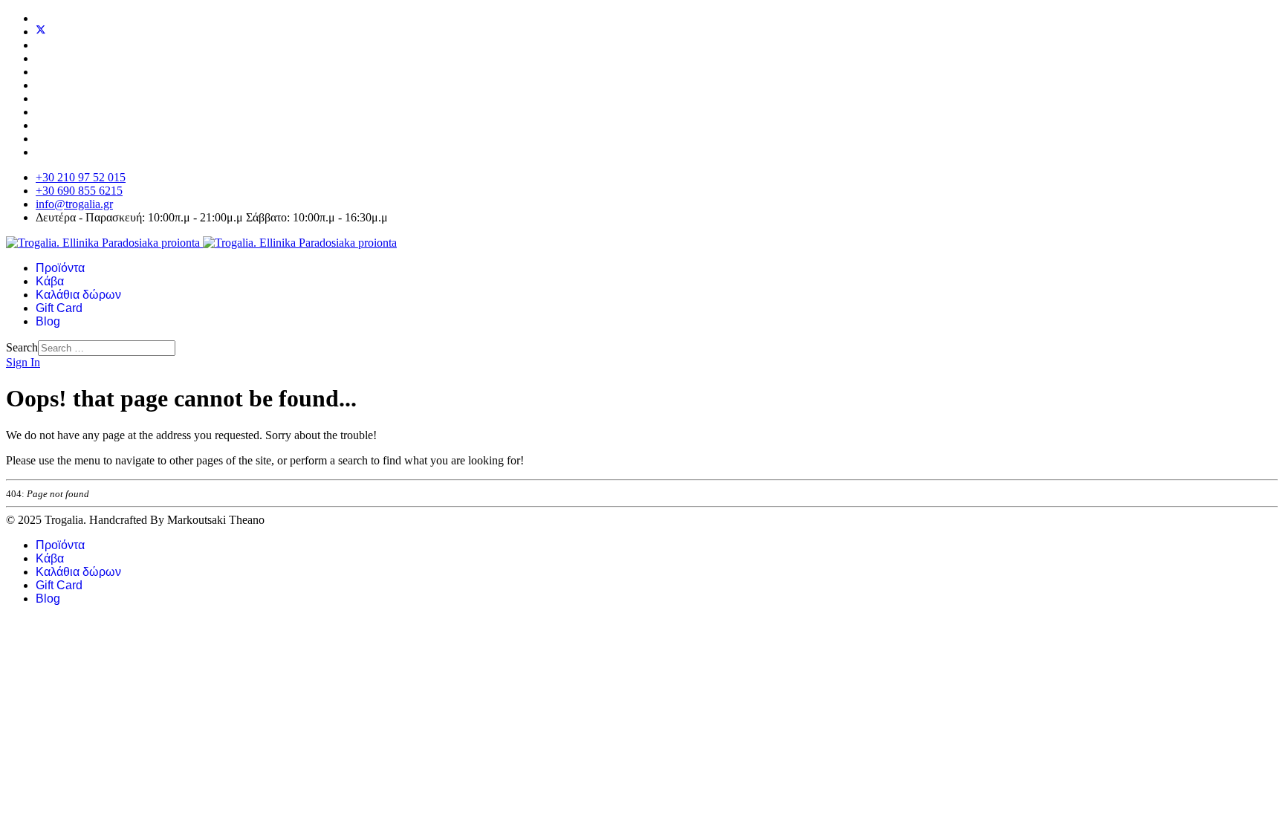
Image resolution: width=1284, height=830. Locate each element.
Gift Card (59, 308)
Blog (48, 321)
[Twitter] (41, 31)
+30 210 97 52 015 (81, 177)
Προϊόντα (60, 268)
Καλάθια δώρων (78, 294)
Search (22, 347)
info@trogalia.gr (74, 204)
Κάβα (50, 281)
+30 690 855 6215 (79, 190)
